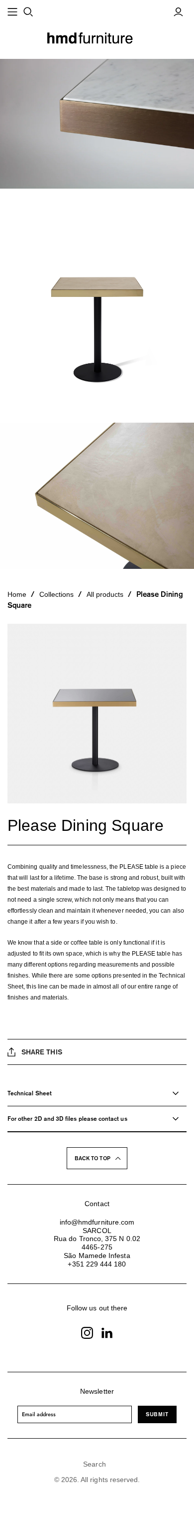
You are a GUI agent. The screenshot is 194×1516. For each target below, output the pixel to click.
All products (105, 594)
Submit (157, 1414)
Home (16, 594)
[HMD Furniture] (97, 37)
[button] (97, 1158)
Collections (56, 594)
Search (94, 1464)
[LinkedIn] (107, 1333)
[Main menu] (12, 12)
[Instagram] (87, 1333)
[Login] (178, 12)
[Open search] (28, 12)
